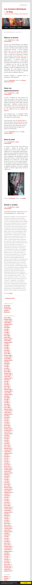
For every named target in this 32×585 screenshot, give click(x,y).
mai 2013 (6, 538)
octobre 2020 (7, 393)
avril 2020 (6, 402)
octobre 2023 (7, 340)
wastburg (10, 133)
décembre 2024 (7, 319)
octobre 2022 (7, 358)
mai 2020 (6, 401)
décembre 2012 (7, 546)
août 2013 (6, 533)
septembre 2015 (8, 492)
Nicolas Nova (7, 307)
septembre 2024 (8, 324)
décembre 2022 (7, 355)
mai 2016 (6, 479)
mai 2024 (6, 331)
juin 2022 (6, 365)
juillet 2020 (6, 397)
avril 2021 (6, 383)
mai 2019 (6, 420)
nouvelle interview (16, 117)
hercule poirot (11, 81)
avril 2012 (6, 559)
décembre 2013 (7, 527)
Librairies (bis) (7, 308)
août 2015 (6, 494)
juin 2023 (6, 345)
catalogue (23, 198)
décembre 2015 (7, 487)
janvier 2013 (7, 544)
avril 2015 (6, 500)
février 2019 (7, 425)
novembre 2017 (7, 450)
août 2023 (6, 344)
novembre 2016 (7, 469)
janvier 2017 (7, 466)
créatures (23, 80)
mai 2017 (6, 460)
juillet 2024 (6, 327)
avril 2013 (6, 540)
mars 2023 (6, 350)
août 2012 (6, 553)
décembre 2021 (7, 373)
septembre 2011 (8, 571)
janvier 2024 (7, 337)
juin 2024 (6, 329)
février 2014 (7, 523)
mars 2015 (6, 502)
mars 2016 (6, 482)
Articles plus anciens (9, 298)
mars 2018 (6, 443)
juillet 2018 (6, 437)
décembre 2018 (7, 428)
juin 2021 (6, 381)
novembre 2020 (7, 391)
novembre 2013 (7, 528)
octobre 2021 (7, 376)
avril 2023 (6, 348)
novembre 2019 (7, 411)
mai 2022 (6, 366)
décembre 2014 (7, 507)
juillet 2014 (6, 515)
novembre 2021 (7, 375)
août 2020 (6, 396)
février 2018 (7, 445)
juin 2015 (6, 497)
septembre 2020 (8, 394)
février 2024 (7, 335)
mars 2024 (6, 334)
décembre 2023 (7, 339)
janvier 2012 (7, 564)
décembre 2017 (7, 448)
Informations (12, 80)
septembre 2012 (8, 551)
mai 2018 (6, 440)
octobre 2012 (7, 549)
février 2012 (7, 562)
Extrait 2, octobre (11, 205)
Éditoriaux (20, 27)
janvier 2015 (7, 505)
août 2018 (6, 435)
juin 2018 (6, 438)
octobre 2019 (7, 412)
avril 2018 (6, 442)
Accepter (25, 582)
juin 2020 (6, 399)
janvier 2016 (7, 486)
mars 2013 (6, 541)
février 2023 (7, 352)
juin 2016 (6, 478)
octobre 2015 (7, 491)
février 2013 (7, 543)
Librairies (6, 310)
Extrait (10, 293)
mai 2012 (6, 558)
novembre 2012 (7, 548)
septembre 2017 (8, 453)
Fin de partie (7, 305)
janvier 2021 (7, 388)
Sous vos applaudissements (11, 89)
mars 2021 (6, 384)
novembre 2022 (7, 357)
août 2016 (6, 474)
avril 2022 (6, 368)
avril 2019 (6, 422)
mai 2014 (6, 518)
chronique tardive (21, 120)
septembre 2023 (8, 342)
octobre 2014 (7, 510)
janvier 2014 (7, 525)
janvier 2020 (7, 407)
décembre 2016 (7, 468)
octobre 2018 (7, 432)
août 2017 (6, 455)
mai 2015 (6, 499)
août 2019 (6, 415)
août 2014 (6, 513)
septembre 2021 (8, 378)
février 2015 (7, 504)
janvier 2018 (7, 447)
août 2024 (6, 326)
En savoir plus (15, 583)
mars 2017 (6, 463)
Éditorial (6, 576)
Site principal (12, 27)
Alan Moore (19, 122)
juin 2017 (6, 458)
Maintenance (7, 312)
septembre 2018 (8, 433)
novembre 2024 (7, 321)
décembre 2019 (7, 409)
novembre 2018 (7, 430)
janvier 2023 (7, 353)
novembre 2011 (7, 567)
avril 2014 (6, 520)
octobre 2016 (7, 471)
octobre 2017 (7, 451)
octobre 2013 (7, 530)
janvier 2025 (7, 317)
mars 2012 (6, 561)
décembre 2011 (7, 566)
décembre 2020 (7, 389)
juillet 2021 (6, 379)
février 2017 (7, 464)
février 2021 (7, 386)
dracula (5, 81)
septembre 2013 (8, 531)
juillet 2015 (6, 495)
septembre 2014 (8, 512)
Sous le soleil (9, 139)
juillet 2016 (6, 476)
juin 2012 (6, 556)
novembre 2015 (7, 489)
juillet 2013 (6, 535)
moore (22, 131)
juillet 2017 (6, 456)
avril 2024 (6, 332)
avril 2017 (6, 461)
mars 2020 (6, 404)
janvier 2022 (7, 371)
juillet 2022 (6, 363)
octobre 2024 (7, 322)
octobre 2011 (7, 569)
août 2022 (6, 362)
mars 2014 (6, 522)
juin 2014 (6, 517)
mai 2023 (6, 347)
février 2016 (7, 484)
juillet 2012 (6, 554)
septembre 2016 (8, 473)
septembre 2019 (8, 414)
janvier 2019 (7, 427)
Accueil (6, 27)
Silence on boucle (11, 37)
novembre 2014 (7, 509)
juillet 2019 (6, 417)
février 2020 (7, 406)
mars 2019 (6, 424)
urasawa (6, 133)
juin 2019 (6, 419)
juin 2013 (6, 536)
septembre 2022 (8, 360)
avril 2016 (6, 481)
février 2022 (7, 370)
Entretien (6, 578)
